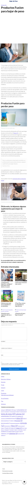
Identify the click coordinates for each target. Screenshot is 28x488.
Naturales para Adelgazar (7, 395)
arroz (2, 411)
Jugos (2, 390)
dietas (25, 418)
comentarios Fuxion (11, 418)
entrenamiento (7, 425)
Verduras (3, 404)
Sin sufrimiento (4, 398)
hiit (23, 428)
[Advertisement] (14, 29)
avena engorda (23, 411)
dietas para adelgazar (5, 420)
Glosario (3, 387)
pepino (16, 429)
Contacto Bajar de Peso (7, 473)
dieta (19, 418)
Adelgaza (3, 409)
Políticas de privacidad (7, 470)
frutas (3, 428)
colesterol (20, 416)
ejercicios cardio (5, 423)
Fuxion (8, 428)
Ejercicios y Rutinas (6, 379)
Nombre (3, 341)
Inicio (3, 468)
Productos (4, 5)
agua (15, 409)
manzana (7, 429)
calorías (20, 414)
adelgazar (9, 410)
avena (18, 411)
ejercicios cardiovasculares (15, 423)
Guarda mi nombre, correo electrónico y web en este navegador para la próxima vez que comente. (12, 364)
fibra (14, 426)
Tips (2, 401)
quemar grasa (12, 431)
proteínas (4, 431)
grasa (13, 428)
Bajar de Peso (13, 1)
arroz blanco (7, 411)
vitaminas (13, 433)
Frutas (2, 385)
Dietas (2, 376)
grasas (19, 428)
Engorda (3, 382)
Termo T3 (15, 133)
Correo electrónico (6, 348)
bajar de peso (8, 414)
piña (24, 429)
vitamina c (5, 433)
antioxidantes (22, 410)
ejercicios (18, 420)
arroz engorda (13, 411)
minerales (12, 429)
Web (2, 355)
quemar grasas (19, 431)
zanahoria (20, 433)
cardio (14, 416)
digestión (12, 420)
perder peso (20, 429)
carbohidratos (6, 416)
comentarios (3, 418)
